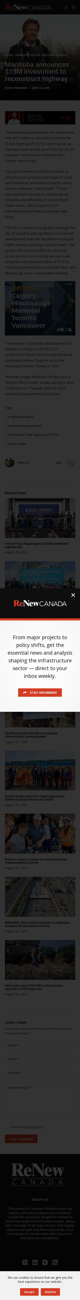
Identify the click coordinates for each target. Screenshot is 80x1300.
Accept (29, 1292)
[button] (73, 595)
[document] (40, 650)
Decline (50, 1292)
